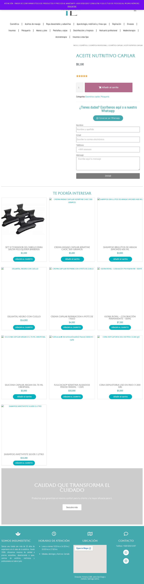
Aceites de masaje (32, 24)
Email (78, 135)
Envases (130, 24)
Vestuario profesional (108, 30)
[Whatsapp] (126, 552)
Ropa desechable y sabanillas (58, 24)
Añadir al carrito (72, 259)
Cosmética (14, 24)
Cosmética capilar (115, 45)
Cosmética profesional (98, 45)
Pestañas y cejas (60, 30)
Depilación (116, 24)
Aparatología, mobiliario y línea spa (91, 24)
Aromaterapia (61, 36)
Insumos (12, 30)
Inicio (75, 45)
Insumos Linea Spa (80, 36)
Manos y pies (41, 30)
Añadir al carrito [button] (24, 259)
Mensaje (80, 155)
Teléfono (80, 145)
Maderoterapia (129, 30)
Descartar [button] (72, 6)
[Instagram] (126, 561)
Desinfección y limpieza (83, 30)
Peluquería (26, 30)
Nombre (79, 125)
